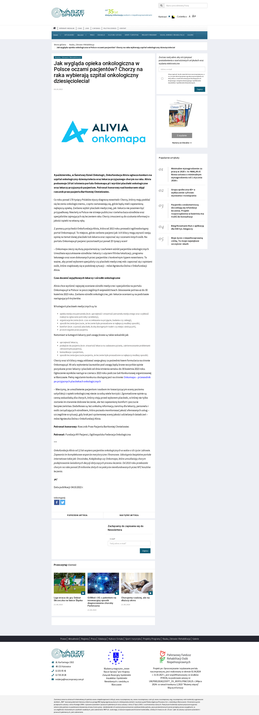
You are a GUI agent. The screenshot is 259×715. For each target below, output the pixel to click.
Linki (87, 28)
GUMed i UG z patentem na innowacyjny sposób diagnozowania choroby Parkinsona (102, 601)
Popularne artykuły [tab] (169, 157)
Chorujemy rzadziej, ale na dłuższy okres (135, 599)
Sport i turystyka (131, 35)
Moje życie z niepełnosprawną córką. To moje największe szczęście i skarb (187, 240)
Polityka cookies (109, 28)
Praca (92, 35)
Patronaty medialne (66, 28)
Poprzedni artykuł (77, 515)
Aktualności (69, 35)
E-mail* (112, 539)
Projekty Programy (149, 35)
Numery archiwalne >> (182, 143)
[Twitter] (62, 502)
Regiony (80, 35)
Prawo (55, 35)
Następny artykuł (129, 515)
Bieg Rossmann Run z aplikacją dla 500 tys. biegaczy (187, 227)
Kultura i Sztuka (114, 35)
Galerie (190, 35)
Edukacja (101, 35)
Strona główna (60, 44)
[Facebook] (56, 502)
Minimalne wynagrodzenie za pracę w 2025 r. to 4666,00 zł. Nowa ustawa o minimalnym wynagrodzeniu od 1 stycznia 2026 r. (186, 174)
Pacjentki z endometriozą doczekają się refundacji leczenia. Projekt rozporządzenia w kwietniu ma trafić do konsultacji (187, 210)
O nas (80, 28)
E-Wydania (96, 28)
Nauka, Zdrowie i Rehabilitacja (172, 35)
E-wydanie (182, 135)
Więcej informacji (175, 687)
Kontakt (123, 28)
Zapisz (145, 550)
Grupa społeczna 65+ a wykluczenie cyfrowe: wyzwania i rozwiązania (183, 192)
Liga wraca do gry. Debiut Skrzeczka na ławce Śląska (68, 599)
